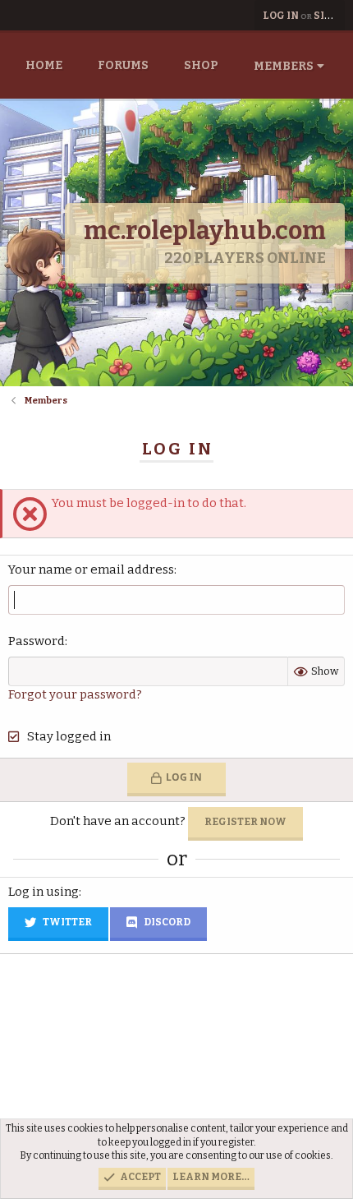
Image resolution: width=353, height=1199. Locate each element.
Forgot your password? (75, 694)
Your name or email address (91, 569)
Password (36, 641)
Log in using (43, 891)
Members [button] (284, 66)
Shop (201, 65)
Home (43, 65)
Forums (123, 65)
